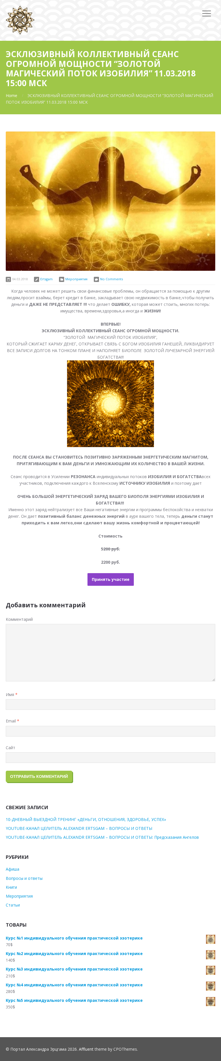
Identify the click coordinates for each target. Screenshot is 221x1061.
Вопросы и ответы (24, 878)
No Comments (111, 279)
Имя (12, 694)
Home (11, 95)
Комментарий (19, 619)
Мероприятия (76, 279)
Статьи (13, 905)
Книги (11, 887)
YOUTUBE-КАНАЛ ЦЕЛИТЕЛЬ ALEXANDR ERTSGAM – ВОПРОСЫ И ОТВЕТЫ (79, 828)
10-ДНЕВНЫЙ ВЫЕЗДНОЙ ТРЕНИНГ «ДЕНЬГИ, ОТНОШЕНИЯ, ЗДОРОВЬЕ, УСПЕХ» (86, 819)
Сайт (10, 747)
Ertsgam (46, 279)
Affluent (86, 1049)
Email (12, 721)
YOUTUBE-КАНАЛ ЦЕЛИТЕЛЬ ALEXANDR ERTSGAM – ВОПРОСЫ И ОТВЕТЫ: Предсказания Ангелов (102, 837)
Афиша (12, 869)
